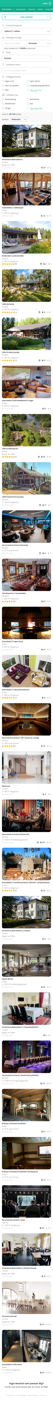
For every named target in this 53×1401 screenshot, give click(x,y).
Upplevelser (21, 9)
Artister (40, 9)
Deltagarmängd (13, 37)
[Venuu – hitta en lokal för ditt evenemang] (6, 3)
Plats (8, 52)
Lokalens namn (13, 64)
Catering (31, 9)
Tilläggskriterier (13, 76)
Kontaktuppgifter (20, 1395)
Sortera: (5, 119)
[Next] (45, 141)
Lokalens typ (12, 95)
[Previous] (8, 141)
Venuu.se (43, 1395)
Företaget (10, 1395)
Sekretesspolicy (33, 1395)
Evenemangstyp (14, 25)
